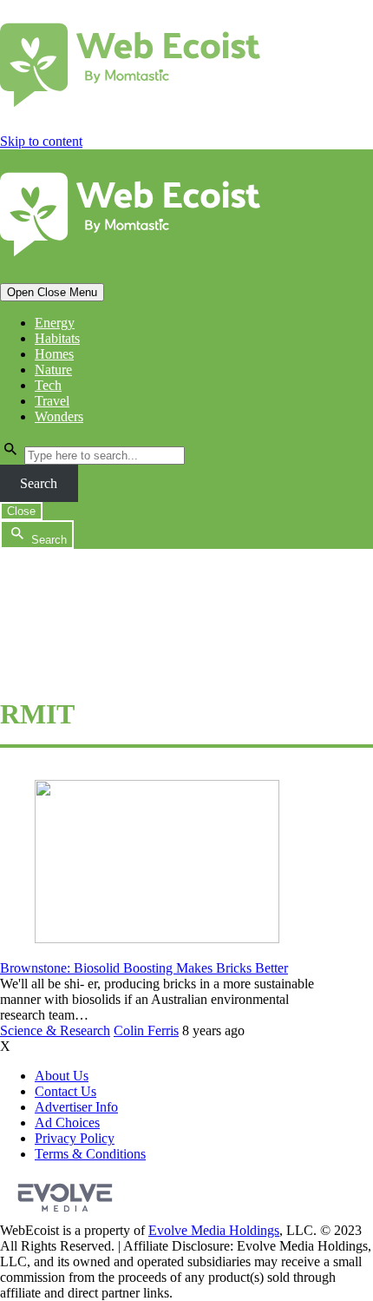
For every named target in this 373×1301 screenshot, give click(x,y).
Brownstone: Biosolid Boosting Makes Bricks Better (144, 968)
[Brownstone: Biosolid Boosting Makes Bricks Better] (157, 938)
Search (38, 483)
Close (21, 511)
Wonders (59, 416)
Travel (52, 400)
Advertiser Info (76, 1107)
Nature (53, 369)
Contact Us (65, 1091)
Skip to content (41, 141)
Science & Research (55, 1030)
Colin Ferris (146, 1030)
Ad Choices (67, 1122)
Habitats (57, 338)
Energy (55, 322)
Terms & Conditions (90, 1153)
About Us (61, 1075)
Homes (54, 354)
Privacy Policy (75, 1138)
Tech (48, 385)
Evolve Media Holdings (213, 1230)
